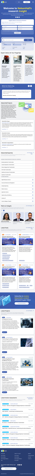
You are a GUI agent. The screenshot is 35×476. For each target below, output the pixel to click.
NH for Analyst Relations (4, 458)
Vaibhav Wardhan (26, 234)
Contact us (29, 458)
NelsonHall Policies (4, 473)
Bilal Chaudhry (9, 377)
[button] (17, 162)
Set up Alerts (16, 460)
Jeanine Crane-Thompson (15, 426)
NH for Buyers (3, 455)
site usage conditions (15, 30)
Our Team (29, 457)
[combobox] (6, 48)
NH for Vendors (3, 457)
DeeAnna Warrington (14, 403)
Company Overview (31, 455)
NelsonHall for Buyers (5, 122)
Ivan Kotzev (9, 317)
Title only (5, 44)
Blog (1, 460)
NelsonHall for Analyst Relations (7, 144)
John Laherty (8, 234)
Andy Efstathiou (9, 337)
